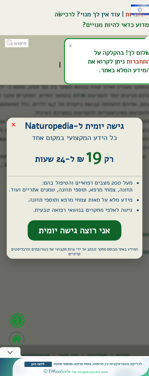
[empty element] (74, 367)
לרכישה (65, 14)
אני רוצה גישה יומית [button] (74, 230)
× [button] (13, 124)
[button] (9, 42)
